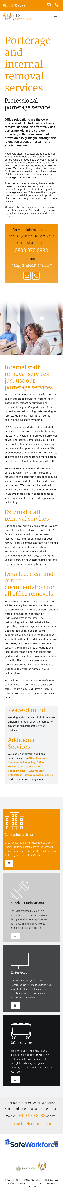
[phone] (57, 5)
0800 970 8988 (31, 1115)
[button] (7, 1143)
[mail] (49, 5)
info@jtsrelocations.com (31, 265)
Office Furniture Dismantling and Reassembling (26, 766)
